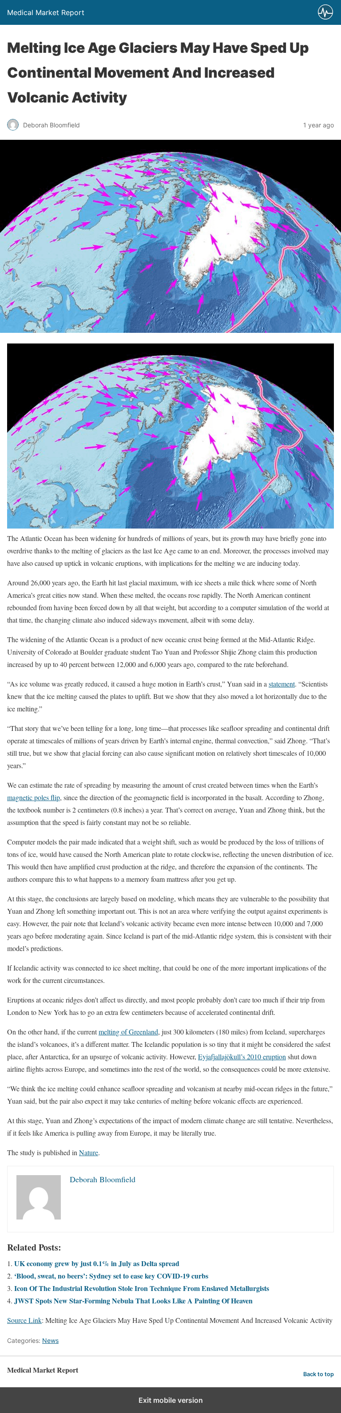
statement (282, 683)
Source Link (24, 1320)
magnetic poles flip (33, 797)
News (50, 1340)
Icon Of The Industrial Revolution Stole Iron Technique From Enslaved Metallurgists (141, 1288)
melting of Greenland (128, 1031)
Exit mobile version (171, 1400)
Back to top (318, 1374)
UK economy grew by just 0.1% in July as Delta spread (96, 1263)
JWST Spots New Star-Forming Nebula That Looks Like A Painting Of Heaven (133, 1300)
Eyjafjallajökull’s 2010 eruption (242, 1056)
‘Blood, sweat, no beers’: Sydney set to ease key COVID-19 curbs (111, 1276)
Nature (88, 1152)
